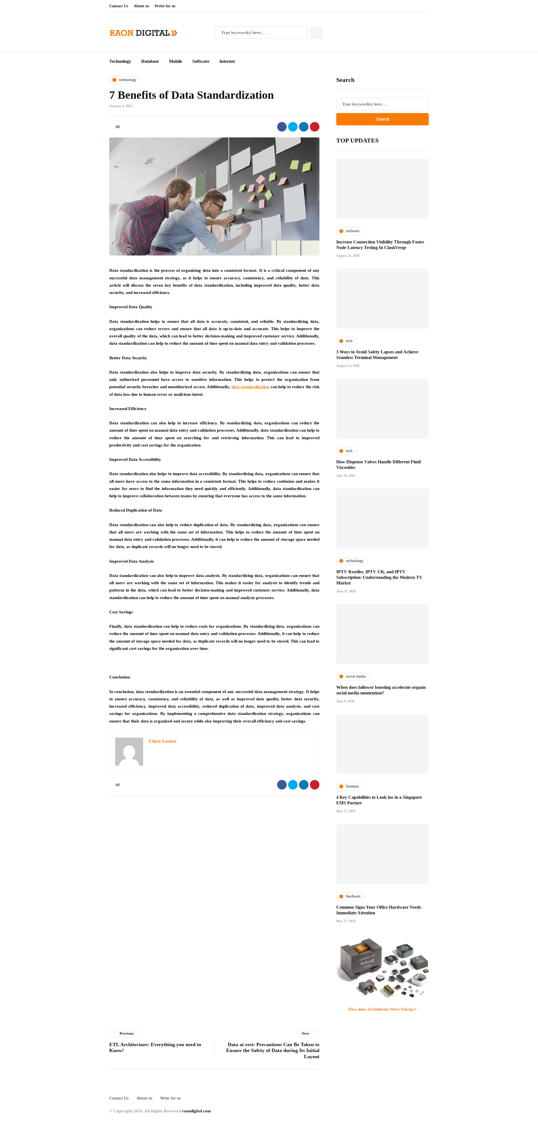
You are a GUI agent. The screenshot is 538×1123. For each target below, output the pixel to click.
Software (200, 61)
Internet (227, 61)
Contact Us (118, 6)
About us (141, 6)
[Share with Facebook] (282, 127)
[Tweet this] (293, 127)
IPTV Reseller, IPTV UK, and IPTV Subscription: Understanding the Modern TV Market (379, 577)
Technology (120, 61)
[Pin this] (314, 127)
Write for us (165, 6)
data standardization (250, 387)
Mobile (175, 61)
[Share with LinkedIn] (304, 127)
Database (150, 61)
